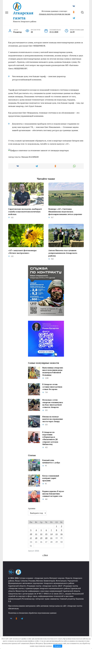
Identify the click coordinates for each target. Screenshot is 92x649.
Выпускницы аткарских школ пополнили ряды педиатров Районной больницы (52, 371)
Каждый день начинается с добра (51, 461)
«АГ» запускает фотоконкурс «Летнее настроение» (22, 251)
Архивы (31, 508)
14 (51, 534)
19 (41, 538)
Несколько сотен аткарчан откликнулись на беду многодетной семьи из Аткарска (52, 403)
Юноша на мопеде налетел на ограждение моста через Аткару (52, 419)
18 (36, 538)
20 (46, 538)
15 (56, 534)
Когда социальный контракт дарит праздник (50, 478)
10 (31, 534)
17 (31, 538)
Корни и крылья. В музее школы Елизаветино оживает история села (53, 493)
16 (61, 534)
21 (51, 538)
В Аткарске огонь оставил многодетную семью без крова (52, 386)
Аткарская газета (23, 15)
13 (46, 534)
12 (41, 534)
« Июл (45, 555)
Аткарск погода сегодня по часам (54, 14)
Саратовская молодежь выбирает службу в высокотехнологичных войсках (25, 212)
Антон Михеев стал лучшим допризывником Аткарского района (62, 253)
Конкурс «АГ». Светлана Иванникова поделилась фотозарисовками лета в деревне (65, 212)
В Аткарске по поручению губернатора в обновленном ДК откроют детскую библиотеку (50, 438)
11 (36, 534)
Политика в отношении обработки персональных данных (32, 613)
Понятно (58, 646)
